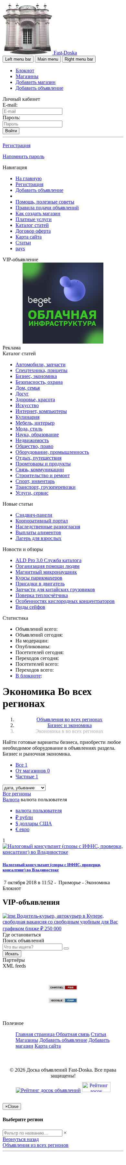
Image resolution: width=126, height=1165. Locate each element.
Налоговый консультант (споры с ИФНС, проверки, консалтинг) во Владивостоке (52, 867)
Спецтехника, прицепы (42, 370)
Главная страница (36, 1034)
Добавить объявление (39, 88)
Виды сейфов (30, 607)
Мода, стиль (29, 428)
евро (22, 829)
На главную (29, 178)
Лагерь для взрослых (38, 538)
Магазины (27, 76)
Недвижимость (32, 440)
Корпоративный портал (42, 521)
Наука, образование (37, 434)
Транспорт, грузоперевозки (46, 487)
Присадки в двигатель (40, 583)
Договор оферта (33, 231)
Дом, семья (28, 388)
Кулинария (27, 417)
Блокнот (25, 70)
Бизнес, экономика (36, 376)
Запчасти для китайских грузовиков (55, 589)
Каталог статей (32, 225)
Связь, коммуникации (40, 469)
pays (20, 248)
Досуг (22, 393)
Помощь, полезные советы (45, 202)
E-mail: (10, 105)
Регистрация (16, 145)
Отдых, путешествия (38, 458)
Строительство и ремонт (43, 475)
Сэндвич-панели (34, 515)
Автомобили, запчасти (41, 364)
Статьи (23, 242)
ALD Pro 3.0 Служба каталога (48, 560)
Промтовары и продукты (43, 463)
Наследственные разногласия (48, 526)
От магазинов (33, 770)
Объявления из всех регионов (35, 1145)
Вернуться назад (21, 1139)
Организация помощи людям (47, 566)
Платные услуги (34, 219)
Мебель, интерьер (35, 423)
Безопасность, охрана (39, 382)
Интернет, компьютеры (41, 411)
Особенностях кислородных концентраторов (65, 601)
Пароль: (11, 117)
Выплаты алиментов (38, 532)
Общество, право (34, 446)
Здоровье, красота (35, 399)
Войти (11, 130)
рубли (24, 817)
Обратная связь (72, 1034)
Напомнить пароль (23, 156)
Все (21, 765)
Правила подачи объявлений (47, 207)
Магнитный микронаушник (46, 572)
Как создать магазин (38, 213)
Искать (12, 953)
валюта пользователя (39, 810)
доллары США (34, 823)
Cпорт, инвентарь (35, 481)
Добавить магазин (36, 82)
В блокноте (28, 675)
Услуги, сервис (32, 493)
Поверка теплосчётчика (42, 595)
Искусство (27, 405)
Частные (27, 776)
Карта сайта (29, 237)
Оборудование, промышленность (52, 452)
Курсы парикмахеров (39, 578)
